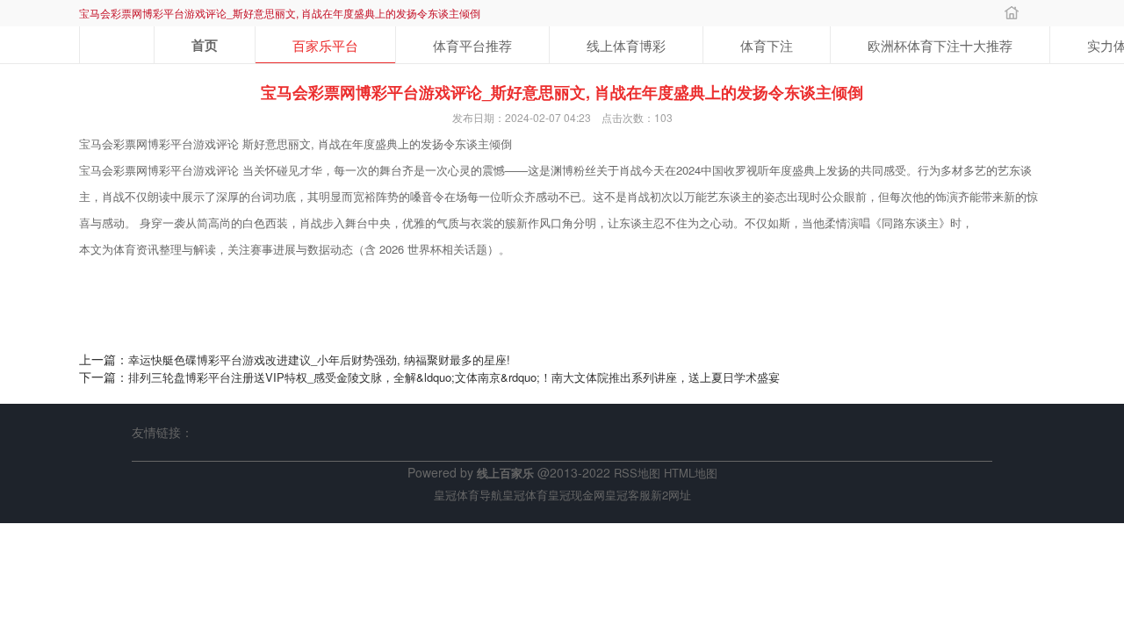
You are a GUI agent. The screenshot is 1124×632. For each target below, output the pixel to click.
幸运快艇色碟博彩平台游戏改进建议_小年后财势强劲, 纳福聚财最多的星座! (319, 359)
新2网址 (671, 494)
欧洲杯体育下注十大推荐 (940, 45)
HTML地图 (690, 472)
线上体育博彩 (626, 45)
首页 (204, 44)
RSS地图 (637, 472)
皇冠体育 (525, 494)
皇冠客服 (628, 494)
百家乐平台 (325, 45)
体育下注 (766, 45)
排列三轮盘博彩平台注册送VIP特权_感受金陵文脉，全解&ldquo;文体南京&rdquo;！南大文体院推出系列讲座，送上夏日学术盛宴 (454, 377)
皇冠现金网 (576, 494)
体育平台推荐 (472, 45)
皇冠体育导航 (468, 494)
